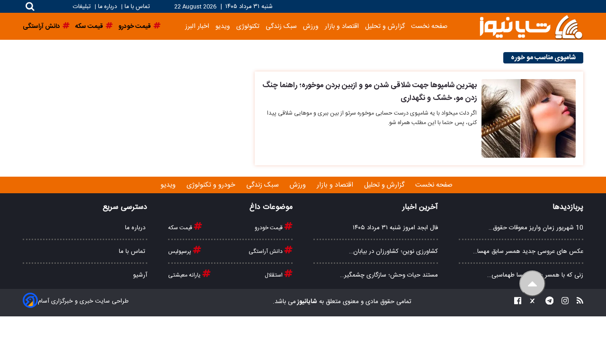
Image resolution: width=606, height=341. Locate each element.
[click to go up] (532, 283)
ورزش (311, 26)
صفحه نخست (429, 26)
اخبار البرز (197, 26)
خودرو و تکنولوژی (212, 185)
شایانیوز (306, 301)
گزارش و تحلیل (385, 26)
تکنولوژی (247, 26)
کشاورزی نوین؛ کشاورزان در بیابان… (393, 251)
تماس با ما (137, 7)
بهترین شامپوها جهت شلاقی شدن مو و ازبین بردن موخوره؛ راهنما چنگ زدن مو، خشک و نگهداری (369, 92)
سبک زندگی (281, 26)
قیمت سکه (181, 228)
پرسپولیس (180, 251)
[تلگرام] (547, 302)
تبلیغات (82, 7)
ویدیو (222, 26)
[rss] (577, 302)
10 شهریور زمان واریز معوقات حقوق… (536, 228)
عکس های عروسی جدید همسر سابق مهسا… (528, 251)
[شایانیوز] (530, 26)
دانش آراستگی (266, 251)
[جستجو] (30, 6)
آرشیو (140, 275)
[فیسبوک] (517, 302)
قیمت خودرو (269, 228)
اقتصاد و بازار (342, 26)
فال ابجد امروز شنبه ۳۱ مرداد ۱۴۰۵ (395, 228)
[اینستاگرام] (562, 302)
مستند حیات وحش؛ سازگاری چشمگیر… (389, 275)
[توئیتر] (530, 302)
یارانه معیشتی (185, 275)
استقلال (274, 275)
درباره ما (107, 7)
